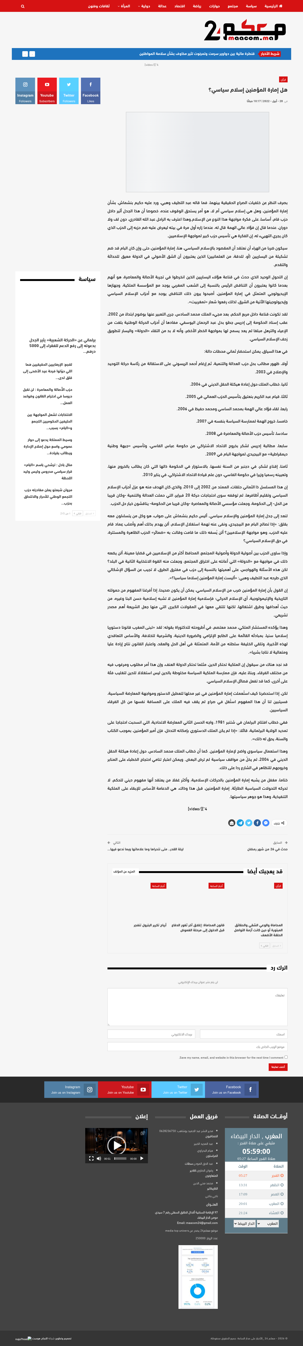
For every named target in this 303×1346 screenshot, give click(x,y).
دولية (145, 6)
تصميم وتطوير (63, 1338)
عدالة (162, 6)
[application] (116, 1145)
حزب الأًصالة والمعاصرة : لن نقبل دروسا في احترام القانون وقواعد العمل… (47, 396)
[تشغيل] (141, 1158)
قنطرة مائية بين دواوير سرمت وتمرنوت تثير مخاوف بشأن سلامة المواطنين (197, 54)
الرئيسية (271, 6)
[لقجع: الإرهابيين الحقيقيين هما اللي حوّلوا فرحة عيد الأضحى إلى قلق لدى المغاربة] (85, 369)
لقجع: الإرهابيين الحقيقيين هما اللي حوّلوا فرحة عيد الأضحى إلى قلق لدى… (47, 371)
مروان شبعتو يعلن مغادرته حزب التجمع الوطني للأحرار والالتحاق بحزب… (48, 496)
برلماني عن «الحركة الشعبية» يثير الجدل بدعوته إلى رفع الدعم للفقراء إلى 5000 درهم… (62, 346)
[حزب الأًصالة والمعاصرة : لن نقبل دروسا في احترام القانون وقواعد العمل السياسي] (85, 394)
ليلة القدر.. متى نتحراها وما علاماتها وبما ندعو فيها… (145, 849)
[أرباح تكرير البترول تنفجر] (139, 901)
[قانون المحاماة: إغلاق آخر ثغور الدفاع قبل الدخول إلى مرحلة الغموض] (198, 901)
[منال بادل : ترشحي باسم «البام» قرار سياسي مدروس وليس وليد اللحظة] (85, 469)
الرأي (283, 79)
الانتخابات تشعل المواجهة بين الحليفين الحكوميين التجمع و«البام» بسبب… (49, 421)
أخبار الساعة (216, 885)
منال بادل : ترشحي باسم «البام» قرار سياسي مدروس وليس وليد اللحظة (47, 471)
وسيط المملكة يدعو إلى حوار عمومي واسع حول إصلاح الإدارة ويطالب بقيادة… (48, 446)
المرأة (125, 6)
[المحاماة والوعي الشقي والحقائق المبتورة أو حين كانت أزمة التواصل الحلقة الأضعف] (256, 901)
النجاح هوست (39, 1338)
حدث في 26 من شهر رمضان (267, 849)
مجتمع (233, 6)
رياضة (197, 6)
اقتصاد (179, 6)
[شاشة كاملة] (91, 1158)
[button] (116, 1145)
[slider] (120, 1158)
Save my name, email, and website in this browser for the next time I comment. (231, 1057)
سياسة (251, 6)
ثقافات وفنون (99, 6)
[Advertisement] (101, 29)
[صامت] (99, 1158)
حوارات (214, 6)
